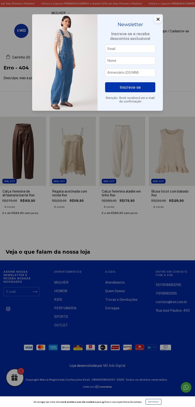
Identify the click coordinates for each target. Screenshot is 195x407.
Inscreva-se (130, 87)
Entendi (153, 402)
